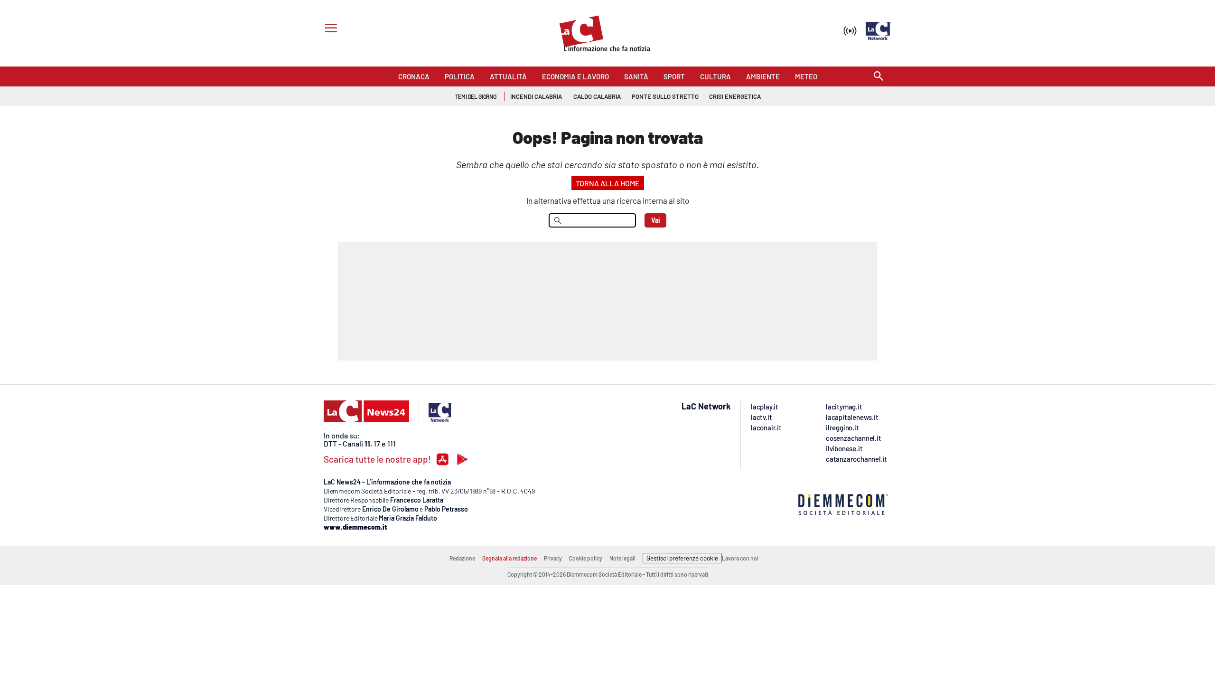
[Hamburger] (329, 29)
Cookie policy (585, 558)
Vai (655, 220)
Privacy (553, 558)
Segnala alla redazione (509, 558)
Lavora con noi (740, 558)
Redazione (462, 558)
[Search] (878, 76)
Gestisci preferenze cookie (682, 558)
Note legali (622, 558)
